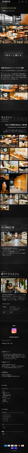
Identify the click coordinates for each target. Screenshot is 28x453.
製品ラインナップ (6, 392)
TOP (3, 391)
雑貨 (3, 431)
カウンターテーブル (7, 416)
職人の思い (5, 397)
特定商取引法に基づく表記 (7, 343)
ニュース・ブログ (6, 398)
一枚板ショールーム (7, 394)
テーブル (4, 412)
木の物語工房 (15, 450)
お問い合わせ (5, 401)
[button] (25, 1)
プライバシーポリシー (6, 340)
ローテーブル (5, 419)
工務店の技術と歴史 (7, 395)
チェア (4, 426)
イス (3, 424)
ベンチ (4, 428)
